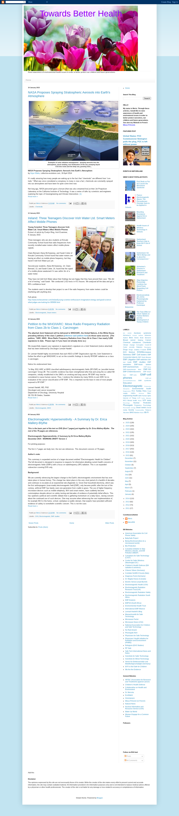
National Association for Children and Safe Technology (137, 626)
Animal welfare (137, 335)
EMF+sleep (147, 367)
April (127, 484)
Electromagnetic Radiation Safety (137, 592)
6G (124, 333)
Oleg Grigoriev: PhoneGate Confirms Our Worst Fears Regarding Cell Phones (142, 285)
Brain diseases (145, 338)
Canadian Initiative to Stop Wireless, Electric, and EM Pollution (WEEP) (135, 551)
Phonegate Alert (131, 633)
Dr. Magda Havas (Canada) (135, 579)
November (129, 461)
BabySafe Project (131, 538)
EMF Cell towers (139, 354)
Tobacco (148, 410)
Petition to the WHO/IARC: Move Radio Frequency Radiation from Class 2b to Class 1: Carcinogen (69, 325)
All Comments (131, 760)
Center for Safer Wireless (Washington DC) (134, 561)
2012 (128, 505)
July (127, 475)
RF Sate (128, 648)
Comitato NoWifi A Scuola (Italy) (137, 573)
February (128, 491)
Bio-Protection (130, 546)
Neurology (126, 403)
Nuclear (136, 403)
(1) (80, 194)
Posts (128, 756)
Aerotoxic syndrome (142, 333)
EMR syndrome (144, 380)
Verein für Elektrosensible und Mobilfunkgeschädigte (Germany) (137, 663)
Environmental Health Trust (135, 606)
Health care (137, 396)
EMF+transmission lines (132, 369)
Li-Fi (138, 398)
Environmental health (141, 389)
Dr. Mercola (129, 692)
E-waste (143, 349)
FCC (133, 391)
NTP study (147, 400)
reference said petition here (76, 336)
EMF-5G (147, 369)
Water (142, 412)
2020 (128, 439)
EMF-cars (133, 375)
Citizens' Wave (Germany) (135, 570)
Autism (125, 338)
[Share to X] (80, 203)
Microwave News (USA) (134, 622)
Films (145, 391)
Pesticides (147, 403)
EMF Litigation (129, 359)
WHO (49, 408)
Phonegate (128, 405)
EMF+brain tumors (142, 364)
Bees (131, 338)
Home (28, 80)
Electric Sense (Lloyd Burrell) (136, 582)
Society (131, 410)
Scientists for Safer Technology (137, 656)
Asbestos (148, 335)
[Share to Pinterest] (85, 203)
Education (127, 383)
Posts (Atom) (43, 527)
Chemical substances (132, 342)
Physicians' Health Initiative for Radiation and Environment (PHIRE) (136, 641)
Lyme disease (146, 398)
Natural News (130, 704)
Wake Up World (131, 712)
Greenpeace (130, 698)
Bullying (140, 340)
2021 (128, 436)
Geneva (141, 393)
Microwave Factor (132, 619)
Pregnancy (138, 405)
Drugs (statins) (134, 349)
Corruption (139, 345)
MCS (124, 400)
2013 (128, 502)
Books (136, 338)
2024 (128, 426)
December (129, 458)
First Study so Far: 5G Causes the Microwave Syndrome (143, 185)
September (129, 468)
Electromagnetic (40, 312)
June (127, 478)
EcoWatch (129, 695)
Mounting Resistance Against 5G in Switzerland (142, 215)
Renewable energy (129, 407)
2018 (128, 445)
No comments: (61, 203)
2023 (128, 429)
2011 (128, 508)
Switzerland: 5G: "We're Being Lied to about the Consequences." (143, 256)
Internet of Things (129, 398)
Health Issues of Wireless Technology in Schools (143, 229)
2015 (128, 455)
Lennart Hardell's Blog (133, 612)
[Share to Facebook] (82, 203)
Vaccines (126, 412)
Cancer (148, 340)
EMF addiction (141, 360)
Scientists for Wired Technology (137, 659)
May (127, 481)
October (128, 465)
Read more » (33, 197)
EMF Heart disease (144, 357)
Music (140, 400)
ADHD (129, 333)
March (127, 488)
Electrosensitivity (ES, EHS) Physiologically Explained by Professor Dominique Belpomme (137, 301)
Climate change (129, 345)
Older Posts (109, 523)
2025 (128, 423)
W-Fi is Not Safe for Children (136, 667)
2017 (128, 449)
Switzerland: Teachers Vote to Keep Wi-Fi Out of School (143, 242)
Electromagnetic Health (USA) (136, 585)
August (128, 471)
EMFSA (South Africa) (133, 603)
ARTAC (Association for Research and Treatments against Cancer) (138, 681)
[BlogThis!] (77, 203)
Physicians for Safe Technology (137, 636)
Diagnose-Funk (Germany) (135, 576)
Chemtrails (39, 207)
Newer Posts (33, 523)
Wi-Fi (146, 412)
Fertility (139, 391)
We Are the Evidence (133, 670)
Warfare (137, 412)
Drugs (125, 350)
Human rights (146, 395)
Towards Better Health (81, 13)
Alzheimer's (127, 335)
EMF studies (55, 516)
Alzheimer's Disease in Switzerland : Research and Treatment (142, 271)
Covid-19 (148, 345)
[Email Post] (70, 203)
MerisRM (131, 522)
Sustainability (139, 410)
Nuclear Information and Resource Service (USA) (134, 708)
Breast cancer (129, 340)
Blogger (100, 798)
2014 (128, 498)
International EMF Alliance (135, 609)
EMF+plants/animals (131, 367)
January (128, 494)
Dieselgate (147, 347)
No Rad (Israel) (131, 630)
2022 (128, 432)
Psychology (147, 405)
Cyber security (129, 347)
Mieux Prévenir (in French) (135, 701)
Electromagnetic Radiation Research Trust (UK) (135, 588)
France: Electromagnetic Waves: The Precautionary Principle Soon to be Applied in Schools (137, 201)
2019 (128, 442)
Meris (130, 519)
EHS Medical (129, 352)
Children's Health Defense (135, 685)
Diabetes (139, 347)
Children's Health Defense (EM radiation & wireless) (137, 566)
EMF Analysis (130, 600)
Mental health (132, 400)
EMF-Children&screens (132, 372)
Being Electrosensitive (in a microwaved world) (135, 542)
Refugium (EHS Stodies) (134, 645)
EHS (36, 516)
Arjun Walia (35, 173)
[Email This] (74, 203)
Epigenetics (127, 391)
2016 (128, 452)
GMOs (133, 393)
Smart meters (51, 312)
